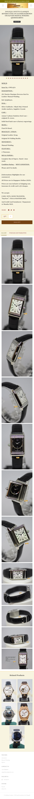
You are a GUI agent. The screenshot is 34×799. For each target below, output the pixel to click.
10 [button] (23, 78)
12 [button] (27, 78)
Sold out (17, 222)
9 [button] (21, 78)
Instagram (6, 779)
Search (3, 786)
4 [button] (12, 78)
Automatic (4, 758)
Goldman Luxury (9, 795)
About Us (4, 788)
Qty (5, 216)
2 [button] (8, 78)
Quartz (3, 762)
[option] (17, 50)
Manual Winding (6, 760)
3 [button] (10, 78)
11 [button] (25, 78)
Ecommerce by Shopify (24, 795)
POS (15, 795)
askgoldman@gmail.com (8, 772)
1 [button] (6, 78)
